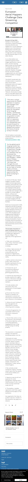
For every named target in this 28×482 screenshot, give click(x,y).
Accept (20, 480)
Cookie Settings (7, 480)
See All (21, 412)
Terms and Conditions (4, 464)
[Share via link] (15, 405)
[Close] (26, 471)
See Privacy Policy (9, 476)
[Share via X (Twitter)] (9, 405)
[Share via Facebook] (6, 405)
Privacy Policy (3, 466)
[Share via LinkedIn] (12, 405)
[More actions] (22, 9)
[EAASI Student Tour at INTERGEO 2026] (14, 420)
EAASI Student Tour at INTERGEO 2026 (12, 428)
